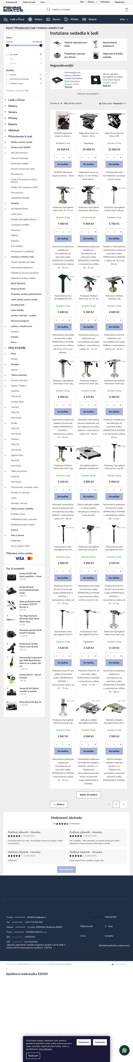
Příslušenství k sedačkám (22, 251)
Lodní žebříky (17, 310)
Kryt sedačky (17, 246)
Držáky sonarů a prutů (21, 142)
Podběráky (16, 540)
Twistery (15, 407)
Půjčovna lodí (29, 2)
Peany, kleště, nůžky (20, 546)
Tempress (15, 230)
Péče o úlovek (17, 535)
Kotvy (13, 342)
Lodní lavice (16, 214)
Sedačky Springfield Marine (23, 219)
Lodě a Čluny (16, 100)
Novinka (25, 63)
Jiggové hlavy (17, 455)
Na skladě (26, 54)
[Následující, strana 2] (116, 804)
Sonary (12, 112)
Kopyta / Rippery (18, 385)
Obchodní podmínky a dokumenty (114, 945)
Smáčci (14, 423)
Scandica (15, 240)
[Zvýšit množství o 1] (69, 157)
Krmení (14, 530)
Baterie (12, 124)
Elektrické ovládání (19, 163)
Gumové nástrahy (19, 380)
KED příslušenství (19, 152)
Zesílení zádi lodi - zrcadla (23, 315)
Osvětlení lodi (17, 305)
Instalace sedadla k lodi (22, 256)
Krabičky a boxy (18, 514)
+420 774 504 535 (33, 922)
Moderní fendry (18, 288)
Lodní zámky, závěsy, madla (24, 299)
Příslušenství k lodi (20, 136)
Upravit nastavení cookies (60, 964)
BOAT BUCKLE (18, 283)
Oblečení (13, 130)
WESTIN (15, 391)
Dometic (15, 331)
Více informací (45, 1049)
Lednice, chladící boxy (21, 326)
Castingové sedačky (20, 224)
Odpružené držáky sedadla (23, 278)
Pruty (13, 353)
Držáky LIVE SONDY (21, 147)
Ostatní (14, 337)
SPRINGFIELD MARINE (26, 79)
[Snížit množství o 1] (56, 157)
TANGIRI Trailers (25, 83)
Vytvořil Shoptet (121, 964)
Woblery (15, 439)
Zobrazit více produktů (87, 93)
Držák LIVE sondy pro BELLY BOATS (24, 180)
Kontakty (109, 936)
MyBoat (25, 75)
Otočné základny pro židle (23, 262)
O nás (83, 936)
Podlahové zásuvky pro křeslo (25, 272)
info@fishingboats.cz (36, 917)
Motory (12, 106)
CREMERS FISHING (20, 198)
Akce (25, 59)
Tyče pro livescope (19, 158)
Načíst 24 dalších (88, 794)
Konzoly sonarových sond (22, 168)
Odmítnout (84, 1042)
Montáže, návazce (19, 503)
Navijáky (15, 364)
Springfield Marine (19, 208)
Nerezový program (20, 320)
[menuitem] (17, 19)
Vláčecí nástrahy (19, 375)
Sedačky (15, 203)
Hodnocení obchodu (66, 817)
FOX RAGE (16, 396)
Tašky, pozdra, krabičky (22, 508)
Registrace (119, 2)
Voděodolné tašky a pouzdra (24, 519)
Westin (14, 359)
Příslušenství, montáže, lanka (24, 487)
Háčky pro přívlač (19, 471)
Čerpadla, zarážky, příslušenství (26, 294)
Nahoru (60, 804)
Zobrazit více (66, 869)
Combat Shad (17, 401)
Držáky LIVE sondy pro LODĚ (24, 187)
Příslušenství (17, 174)
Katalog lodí (11, 2)
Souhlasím (100, 1042)
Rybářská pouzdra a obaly (23, 524)
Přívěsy (12, 118)
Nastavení (33, 1055)
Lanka (13, 497)
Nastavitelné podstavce (22, 267)
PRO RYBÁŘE (17, 348)
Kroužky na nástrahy (20, 492)
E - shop (109, 926)
